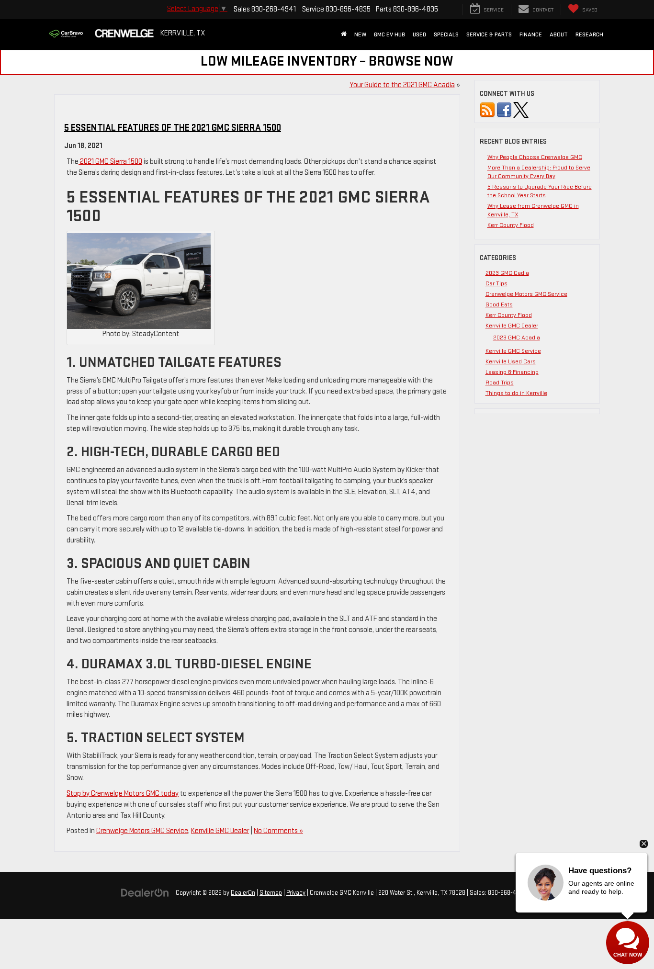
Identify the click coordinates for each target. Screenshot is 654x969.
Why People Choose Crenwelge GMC (534, 157)
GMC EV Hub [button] (389, 34)
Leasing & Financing (512, 372)
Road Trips (499, 382)
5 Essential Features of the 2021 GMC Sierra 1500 (172, 128)
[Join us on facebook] (504, 109)
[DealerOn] (145, 892)
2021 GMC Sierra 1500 (110, 161)
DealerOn (243, 893)
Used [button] (419, 34)
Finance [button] (530, 34)
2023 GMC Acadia (516, 337)
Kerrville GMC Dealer (220, 830)
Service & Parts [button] (489, 34)
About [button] (559, 34)
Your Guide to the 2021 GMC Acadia (402, 85)
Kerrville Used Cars (510, 361)
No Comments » (278, 830)
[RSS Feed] (487, 109)
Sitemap (270, 893)
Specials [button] (446, 34)
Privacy (295, 893)
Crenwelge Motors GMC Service (142, 830)
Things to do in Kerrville (516, 393)
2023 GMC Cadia (507, 273)
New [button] (360, 34)
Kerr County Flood (510, 225)
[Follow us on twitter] (521, 109)
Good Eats (499, 304)
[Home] (343, 34)
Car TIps (496, 283)
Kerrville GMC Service (513, 351)
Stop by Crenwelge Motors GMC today (123, 793)
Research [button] (589, 34)
